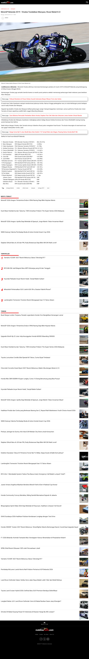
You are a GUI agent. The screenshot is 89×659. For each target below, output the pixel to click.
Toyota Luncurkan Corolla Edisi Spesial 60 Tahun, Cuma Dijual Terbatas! (25, 357)
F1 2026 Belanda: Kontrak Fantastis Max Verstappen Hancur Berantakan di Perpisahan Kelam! (33, 538)
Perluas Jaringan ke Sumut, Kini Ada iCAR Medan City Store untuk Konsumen (27, 432)
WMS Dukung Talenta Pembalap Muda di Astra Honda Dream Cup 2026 (25, 232)
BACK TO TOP (44, 624)
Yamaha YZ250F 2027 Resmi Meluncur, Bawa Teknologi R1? (24, 257)
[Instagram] (47, 639)
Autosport (13, 8)
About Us (52, 634)
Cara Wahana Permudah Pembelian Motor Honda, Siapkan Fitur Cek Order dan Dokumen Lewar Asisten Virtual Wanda (45, 115)
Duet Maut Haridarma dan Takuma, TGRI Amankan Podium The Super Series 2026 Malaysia (32, 211)
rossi (48, 188)
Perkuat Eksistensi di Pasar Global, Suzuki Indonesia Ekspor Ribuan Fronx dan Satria (35, 99)
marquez (33, 188)
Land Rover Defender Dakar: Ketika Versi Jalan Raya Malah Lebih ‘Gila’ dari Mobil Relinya (31, 580)
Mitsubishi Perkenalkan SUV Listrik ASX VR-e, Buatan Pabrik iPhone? (27, 289)
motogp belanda (10, 188)
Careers (41, 634)
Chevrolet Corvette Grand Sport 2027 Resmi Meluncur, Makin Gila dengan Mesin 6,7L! (30, 368)
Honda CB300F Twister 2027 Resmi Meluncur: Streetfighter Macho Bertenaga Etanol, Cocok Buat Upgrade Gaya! (39, 527)
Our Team (46, 634)
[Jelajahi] (87, 2)
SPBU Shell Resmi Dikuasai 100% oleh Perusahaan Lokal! (20, 548)
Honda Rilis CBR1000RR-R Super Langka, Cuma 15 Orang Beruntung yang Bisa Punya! (30, 379)
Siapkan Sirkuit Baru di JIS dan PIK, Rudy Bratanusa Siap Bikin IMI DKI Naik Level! (29, 243)
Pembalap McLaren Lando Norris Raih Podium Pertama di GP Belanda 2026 (27, 569)
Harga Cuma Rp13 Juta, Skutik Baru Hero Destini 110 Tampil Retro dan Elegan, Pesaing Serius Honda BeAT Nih (43, 132)
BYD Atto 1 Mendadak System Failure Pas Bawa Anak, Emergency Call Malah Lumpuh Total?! (33, 474)
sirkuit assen (25, 188)
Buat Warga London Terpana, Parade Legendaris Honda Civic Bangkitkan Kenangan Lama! (32, 315)
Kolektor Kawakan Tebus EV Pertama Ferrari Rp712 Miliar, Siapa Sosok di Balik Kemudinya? (32, 453)
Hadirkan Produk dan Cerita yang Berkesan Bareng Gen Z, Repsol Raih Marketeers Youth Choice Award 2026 (38, 410)
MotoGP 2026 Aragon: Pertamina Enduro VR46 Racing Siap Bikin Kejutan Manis (28, 200)
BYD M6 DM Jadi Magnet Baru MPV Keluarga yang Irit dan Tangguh (27, 268)
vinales (18, 188)
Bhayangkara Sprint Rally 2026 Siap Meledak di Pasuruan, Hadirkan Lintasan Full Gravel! (31, 506)
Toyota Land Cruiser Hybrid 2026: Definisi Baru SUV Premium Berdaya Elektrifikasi (29, 591)
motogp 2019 (41, 188)
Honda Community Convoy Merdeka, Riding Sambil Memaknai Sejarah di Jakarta (29, 495)
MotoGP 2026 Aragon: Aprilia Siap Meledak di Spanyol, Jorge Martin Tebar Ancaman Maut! (32, 221)
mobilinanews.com (5, 8)
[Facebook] (41, 639)
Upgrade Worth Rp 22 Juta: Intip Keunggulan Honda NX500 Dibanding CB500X (28, 336)
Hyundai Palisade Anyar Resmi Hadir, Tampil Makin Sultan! (24, 279)
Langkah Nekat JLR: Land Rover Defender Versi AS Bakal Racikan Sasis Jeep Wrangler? (31, 601)
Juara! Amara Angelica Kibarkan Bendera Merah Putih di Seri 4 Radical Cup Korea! (29, 485)
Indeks (36, 634)
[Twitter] (44, 639)
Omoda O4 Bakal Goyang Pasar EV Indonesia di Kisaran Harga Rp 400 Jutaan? (27, 612)
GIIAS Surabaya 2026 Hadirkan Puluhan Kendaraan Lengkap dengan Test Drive (28, 516)
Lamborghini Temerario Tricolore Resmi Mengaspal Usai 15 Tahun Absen (29, 300)
